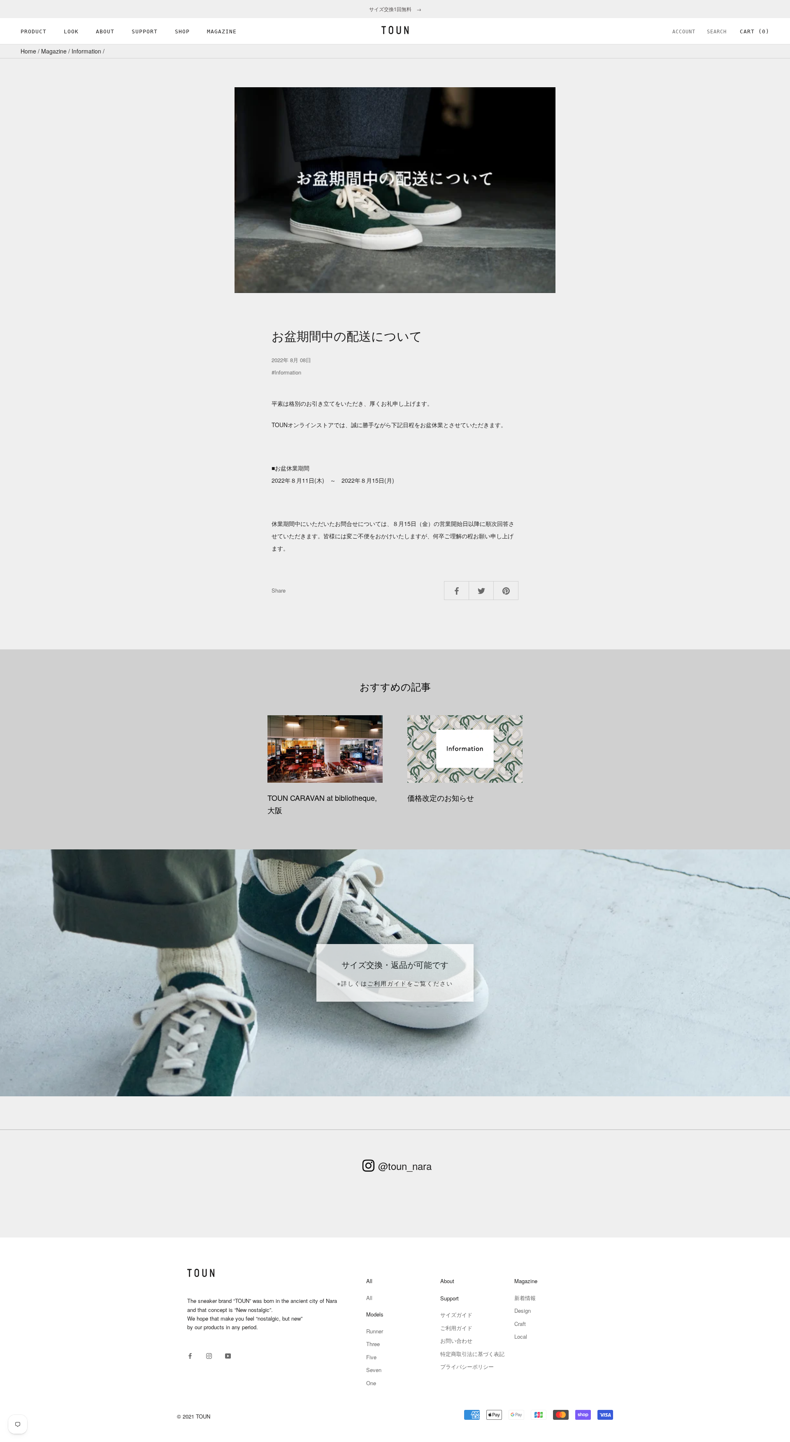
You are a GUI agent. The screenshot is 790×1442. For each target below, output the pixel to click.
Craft (520, 1324)
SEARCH (717, 32)
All (369, 1298)
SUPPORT (145, 31)
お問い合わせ (456, 1340)
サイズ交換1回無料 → (395, 8)
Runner (374, 1331)
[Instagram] (209, 1355)
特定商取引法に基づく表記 (472, 1354)
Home (28, 51)
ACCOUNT (683, 32)
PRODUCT (33, 31)
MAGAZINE (222, 31)
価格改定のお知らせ (440, 797)
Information (86, 51)
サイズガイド (456, 1315)
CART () (754, 31)
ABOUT (105, 31)
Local (520, 1336)
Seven (373, 1370)
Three (373, 1344)
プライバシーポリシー (467, 1366)
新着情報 (525, 1298)
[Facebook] (190, 1355)
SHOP (182, 31)
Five (371, 1357)
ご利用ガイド (387, 983)
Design (522, 1310)
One (371, 1383)
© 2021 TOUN (193, 1416)
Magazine (54, 51)
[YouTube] (228, 1355)
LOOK (71, 31)
